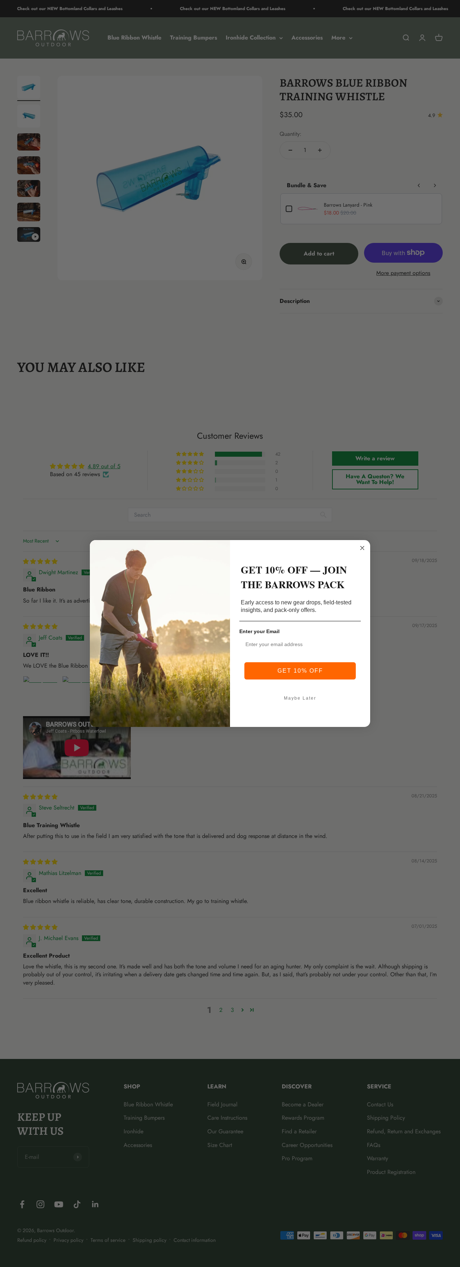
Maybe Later (300, 698)
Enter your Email (259, 631)
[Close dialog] (362, 548)
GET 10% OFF (300, 671)
